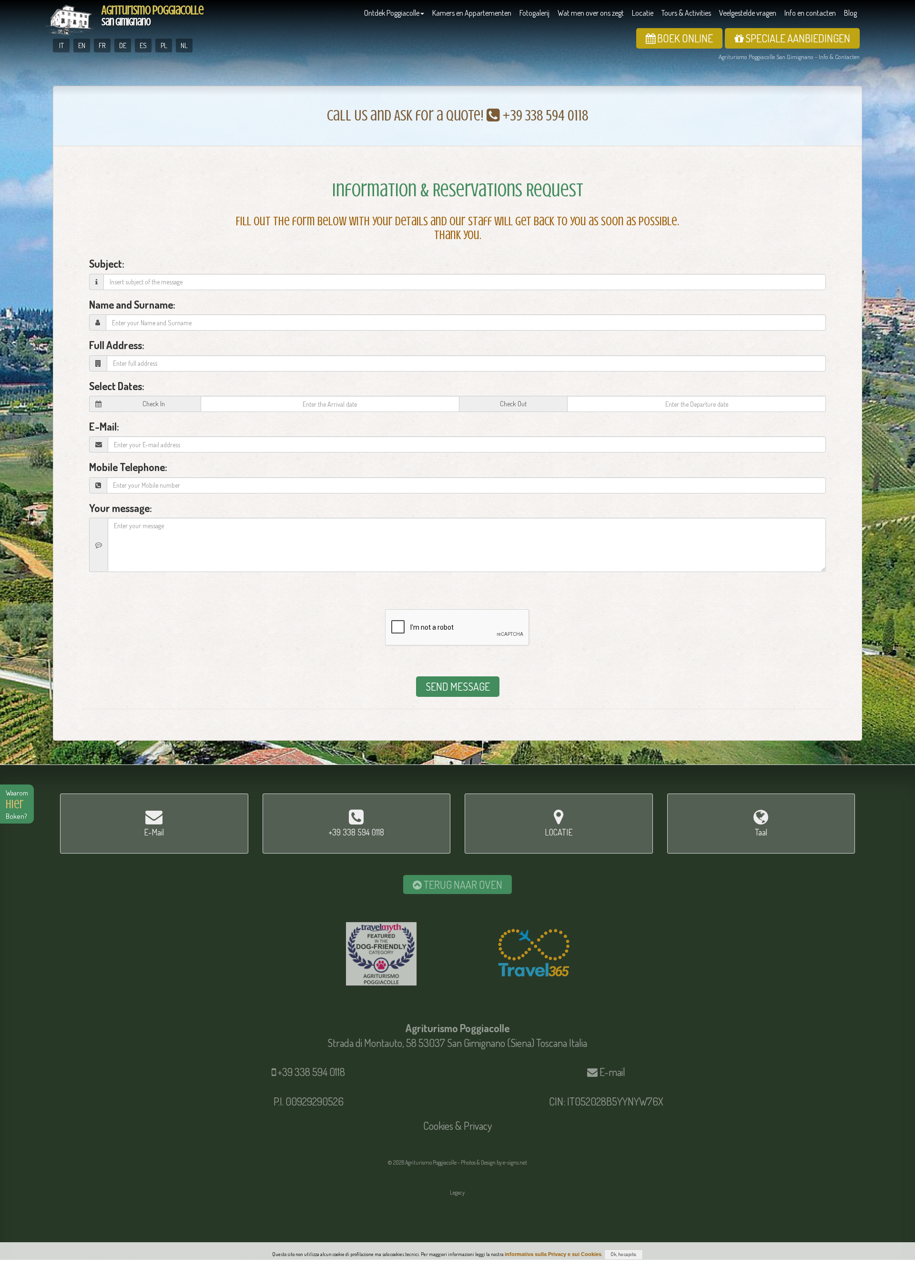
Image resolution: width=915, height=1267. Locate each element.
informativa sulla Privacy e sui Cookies (553, 1254)
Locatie (642, 13)
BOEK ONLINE (684, 38)
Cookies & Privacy (457, 1125)
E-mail (612, 1071)
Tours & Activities (686, 13)
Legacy (457, 1192)
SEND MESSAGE (458, 686)
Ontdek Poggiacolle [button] (391, 13)
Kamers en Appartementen (471, 13)
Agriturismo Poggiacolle (152, 15)
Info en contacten (810, 13)
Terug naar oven (462, 884)
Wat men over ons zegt (591, 13)
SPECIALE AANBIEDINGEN (796, 38)
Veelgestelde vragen (747, 13)
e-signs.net (515, 1162)
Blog (850, 13)
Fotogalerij (534, 13)
